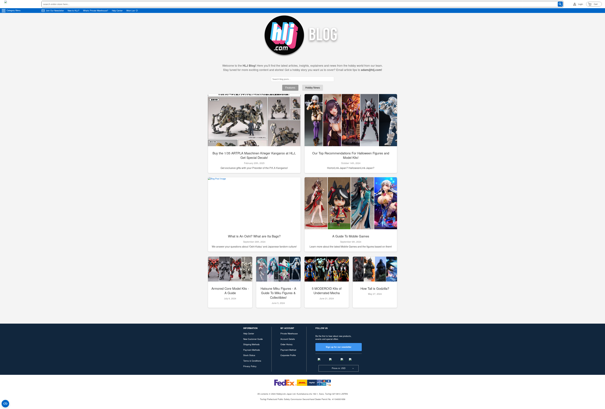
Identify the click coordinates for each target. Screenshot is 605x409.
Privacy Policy (249, 366)
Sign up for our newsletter (338, 346)
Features (290, 87)
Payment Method (288, 349)
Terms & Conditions (252, 360)
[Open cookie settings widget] (5, 403)
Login (580, 4)
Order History (286, 344)
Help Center (117, 10)
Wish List (130, 10)
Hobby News (312, 87)
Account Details (287, 338)
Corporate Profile (288, 355)
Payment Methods (251, 349)
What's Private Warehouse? (95, 10)
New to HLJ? (73, 10)
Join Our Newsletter (55, 10)
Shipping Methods (251, 344)
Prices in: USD (338, 368)
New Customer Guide (253, 338)
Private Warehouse (289, 333)
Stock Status (249, 355)
